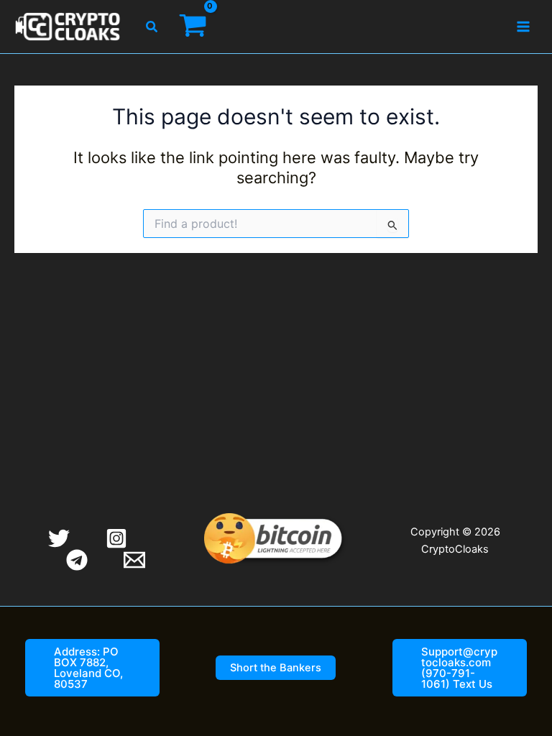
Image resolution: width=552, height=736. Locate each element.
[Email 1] (134, 560)
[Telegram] (77, 560)
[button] (152, 27)
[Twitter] (59, 538)
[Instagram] (116, 538)
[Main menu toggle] (523, 26)
